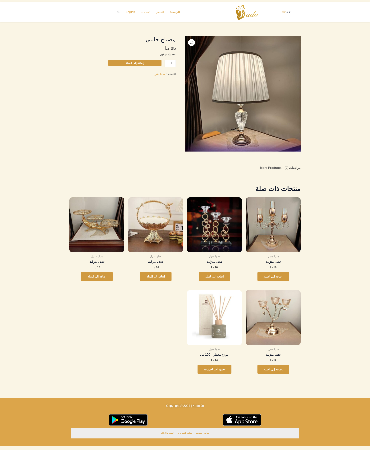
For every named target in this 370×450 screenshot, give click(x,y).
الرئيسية (175, 11)
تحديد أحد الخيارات (214, 369)
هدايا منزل (159, 73)
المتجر (160, 11)
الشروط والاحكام (167, 433)
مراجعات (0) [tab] (293, 167)
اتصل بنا (145, 11)
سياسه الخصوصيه (202, 433)
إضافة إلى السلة (135, 63)
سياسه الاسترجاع (185, 433)
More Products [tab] (271, 167)
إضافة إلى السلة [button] (273, 276)
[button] (118, 12)
